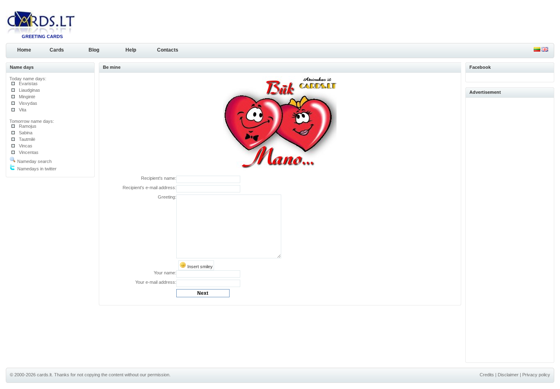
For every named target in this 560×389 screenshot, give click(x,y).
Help (130, 50)
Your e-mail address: (155, 282)
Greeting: (167, 196)
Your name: (165, 272)
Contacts (167, 50)
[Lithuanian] (537, 49)
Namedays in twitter (36, 168)
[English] (545, 49)
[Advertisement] (510, 229)
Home (24, 50)
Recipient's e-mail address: (149, 187)
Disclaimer (508, 374)
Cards (57, 50)
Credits (487, 374)
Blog (94, 50)
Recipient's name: (158, 178)
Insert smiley (199, 266)
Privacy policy (536, 374)
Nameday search (34, 161)
